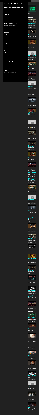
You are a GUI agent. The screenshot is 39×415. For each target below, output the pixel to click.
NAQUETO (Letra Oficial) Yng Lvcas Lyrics (32, 290)
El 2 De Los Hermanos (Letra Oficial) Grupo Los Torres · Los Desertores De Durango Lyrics (32, 45)
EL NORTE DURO (5, 0)
